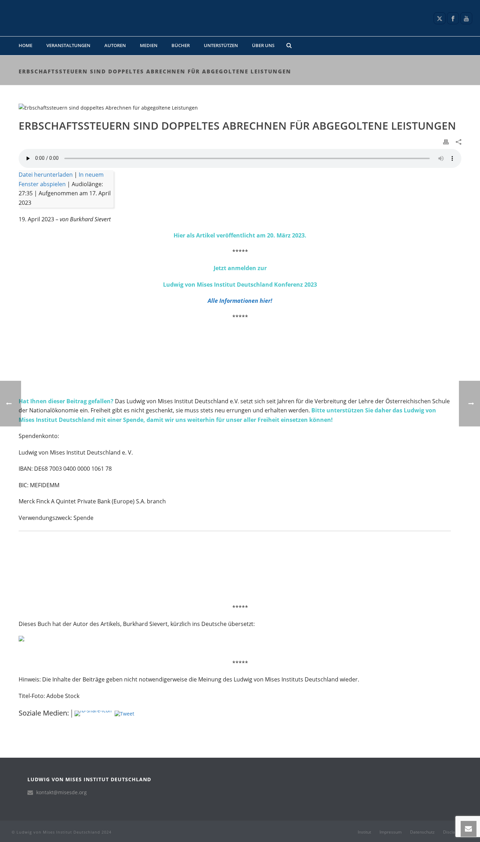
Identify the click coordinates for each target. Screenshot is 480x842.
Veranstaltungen (68, 45)
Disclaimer (453, 832)
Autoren (115, 45)
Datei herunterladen (46, 174)
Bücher (180, 45)
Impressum (391, 832)
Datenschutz (422, 832)
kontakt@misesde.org (61, 792)
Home (25, 45)
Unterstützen (221, 45)
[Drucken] (446, 141)
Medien (148, 45)
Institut (364, 832)
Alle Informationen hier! (240, 301)
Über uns (263, 45)
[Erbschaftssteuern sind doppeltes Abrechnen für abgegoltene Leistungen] (240, 107)
